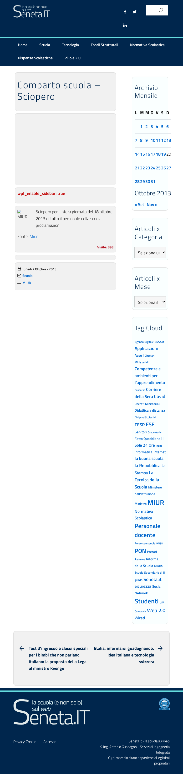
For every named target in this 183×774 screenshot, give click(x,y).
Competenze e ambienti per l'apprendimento (150, 375)
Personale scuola (145, 543)
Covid (159, 396)
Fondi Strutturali (104, 45)
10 (153, 140)
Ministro (141, 503)
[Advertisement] (65, 149)
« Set (139, 204)
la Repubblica (148, 465)
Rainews (140, 559)
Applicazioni (146, 348)
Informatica (143, 452)
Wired (140, 618)
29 (142, 181)
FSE (150, 424)
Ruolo (158, 565)
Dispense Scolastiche (35, 58)
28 (137, 181)
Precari (152, 551)
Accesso (49, 741)
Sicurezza (143, 586)
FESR (140, 424)
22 (142, 168)
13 (168, 140)
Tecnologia (70, 45)
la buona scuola (149, 458)
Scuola (44, 45)
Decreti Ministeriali (147, 403)
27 (168, 168)
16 (147, 154)
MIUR (26, 283)
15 (142, 154)
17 (153, 154)
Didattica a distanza (150, 410)
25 (158, 168)
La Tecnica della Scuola (147, 479)
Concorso (140, 390)
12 (163, 140)
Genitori (141, 432)
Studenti (147, 601)
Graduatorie (155, 432)
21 (137, 168)
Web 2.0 (156, 610)
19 (163, 154)
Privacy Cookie (24, 741)
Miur (34, 236)
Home (22, 45)
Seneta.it (152, 579)
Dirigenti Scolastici (145, 417)
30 (147, 181)
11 (158, 140)
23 (147, 168)
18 (158, 154)
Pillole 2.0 (73, 58)
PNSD (159, 543)
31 (153, 181)
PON (140, 550)
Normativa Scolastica (147, 45)
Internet (159, 452)
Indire (159, 446)
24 (153, 168)
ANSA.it (159, 342)
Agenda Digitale (144, 342)
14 (137, 154)
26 (163, 168)
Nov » (152, 204)
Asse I (139, 355)
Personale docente (147, 530)
